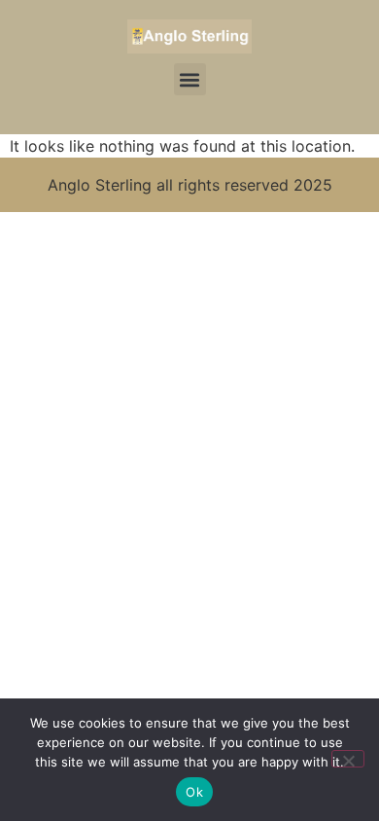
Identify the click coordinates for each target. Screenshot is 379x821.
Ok (194, 792)
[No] (347, 758)
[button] (190, 79)
